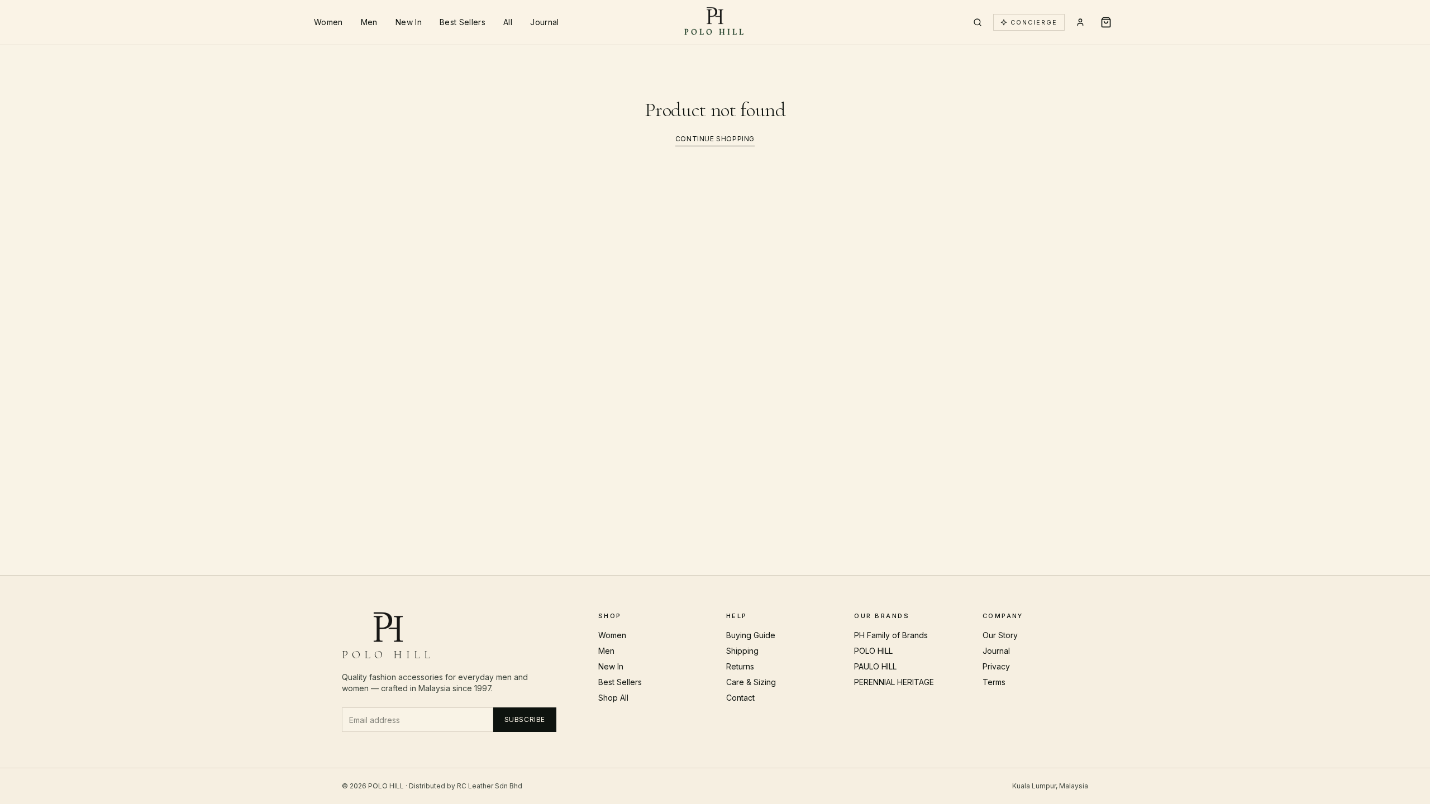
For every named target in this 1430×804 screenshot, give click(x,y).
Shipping (742, 650)
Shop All (613, 697)
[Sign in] (1080, 22)
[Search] (977, 22)
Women (328, 22)
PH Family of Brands (891, 635)
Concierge (1033, 22)
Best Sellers (462, 22)
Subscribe (524, 719)
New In (408, 22)
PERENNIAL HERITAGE (894, 682)
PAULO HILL (875, 666)
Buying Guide (750, 635)
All (507, 22)
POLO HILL (873, 650)
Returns (740, 666)
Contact (740, 697)
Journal (544, 22)
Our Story (1000, 635)
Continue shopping (715, 139)
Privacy (996, 666)
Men (369, 22)
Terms (994, 682)
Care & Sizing (751, 682)
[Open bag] (1106, 22)
